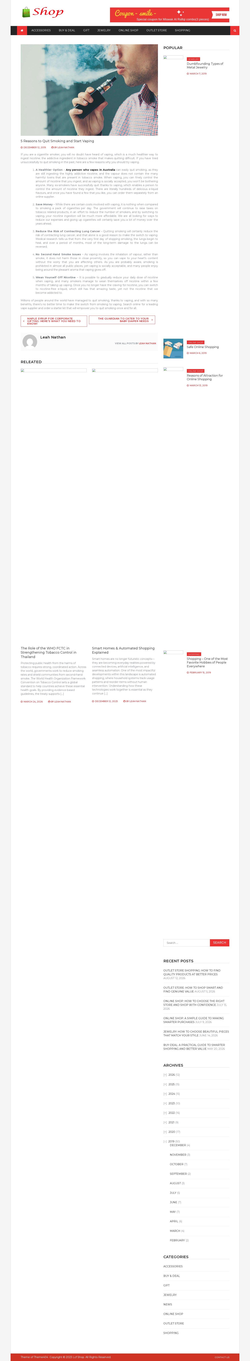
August (175, 1183)
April (174, 1221)
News (167, 1304)
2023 (172, 1103)
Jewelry (104, 30)
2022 (172, 1113)
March (175, 1231)
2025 (172, 1084)
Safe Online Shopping (203, 347)
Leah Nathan (66, 147)
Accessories (41, 30)
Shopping (182, 30)
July (173, 1192)
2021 (171, 1122)
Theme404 (41, 1357)
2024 (172, 1093)
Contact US (222, 1357)
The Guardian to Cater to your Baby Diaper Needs (123, 320)
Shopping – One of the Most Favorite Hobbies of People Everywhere (207, 662)
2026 (172, 1074)
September (178, 1173)
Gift (86, 30)
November (178, 1154)
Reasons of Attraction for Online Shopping (205, 377)
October (176, 1164)
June (173, 1202)
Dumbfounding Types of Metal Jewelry (205, 65)
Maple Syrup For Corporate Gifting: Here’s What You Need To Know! (54, 321)
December (178, 1145)
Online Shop (128, 30)
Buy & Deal (67, 30)
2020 (172, 1132)
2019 (171, 1141)
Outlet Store (156, 30)
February (177, 1240)
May (173, 1212)
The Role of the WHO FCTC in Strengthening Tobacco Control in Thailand (49, 652)
